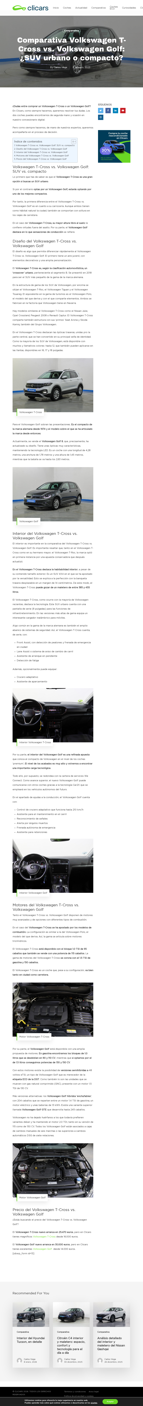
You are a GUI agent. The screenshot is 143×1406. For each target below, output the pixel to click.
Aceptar (110, 1401)
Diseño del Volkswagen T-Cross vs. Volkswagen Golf (41, 149)
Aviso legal (94, 1392)
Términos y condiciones (75, 1392)
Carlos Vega (60, 67)
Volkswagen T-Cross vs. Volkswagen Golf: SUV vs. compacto (45, 145)
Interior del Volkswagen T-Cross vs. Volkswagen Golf (42, 152)
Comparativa (71, 31)
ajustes (94, 1403)
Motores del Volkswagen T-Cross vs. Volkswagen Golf (42, 156)
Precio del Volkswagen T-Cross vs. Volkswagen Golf (41, 159)
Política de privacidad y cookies (79, 1396)
